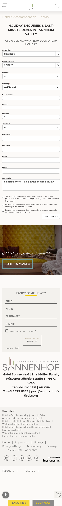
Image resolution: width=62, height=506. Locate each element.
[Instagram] (7, 458)
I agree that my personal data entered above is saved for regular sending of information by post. (31, 211)
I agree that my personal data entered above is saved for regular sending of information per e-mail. (31, 205)
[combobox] (29, 53)
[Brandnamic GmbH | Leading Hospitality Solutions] (51, 459)
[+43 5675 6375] (57, 7)
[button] (58, 53)
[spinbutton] (31, 98)
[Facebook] (14, 458)
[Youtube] (22, 458)
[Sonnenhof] (31, 5)
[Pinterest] (37, 458)
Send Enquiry (51, 216)
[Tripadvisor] (29, 458)
